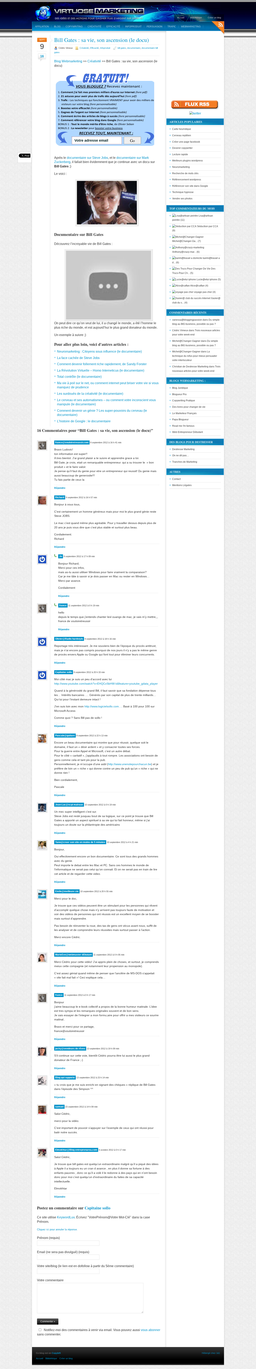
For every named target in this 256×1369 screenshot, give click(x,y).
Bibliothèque (196, 17)
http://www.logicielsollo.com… (103, 706)
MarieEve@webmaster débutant (73, 954)
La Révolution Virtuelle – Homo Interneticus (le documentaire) (100, 370)
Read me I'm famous (183, 426)
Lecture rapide (180, 154)
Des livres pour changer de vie (188, 407)
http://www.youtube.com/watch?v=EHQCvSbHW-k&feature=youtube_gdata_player (106, 683)
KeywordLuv (66, 1217)
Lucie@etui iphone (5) (208, 279)
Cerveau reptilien (181, 135)
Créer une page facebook (186, 141)
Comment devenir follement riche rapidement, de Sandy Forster (102, 364)
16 (42, 56)
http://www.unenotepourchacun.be (129, 764)
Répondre (59, 488)
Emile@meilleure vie (67, 891)
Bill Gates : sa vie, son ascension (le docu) (101, 40)
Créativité (94, 26)
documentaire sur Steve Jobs (87, 157)
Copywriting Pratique (183, 400)
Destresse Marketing (183, 449)
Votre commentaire (50, 1280)
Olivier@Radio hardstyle (69, 638)
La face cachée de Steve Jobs (78, 358)
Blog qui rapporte (65, 1077)
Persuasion (154, 26)
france (63, 605)
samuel (59, 1106)
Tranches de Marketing (184, 461)
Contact (176, 479)
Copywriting (74, 26)
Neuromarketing (181, 167)
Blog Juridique (180, 388)
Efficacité (113, 26)
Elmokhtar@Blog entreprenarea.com (76, 1149)
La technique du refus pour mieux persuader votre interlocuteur (194, 356)
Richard (59, 497)
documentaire (133, 48)
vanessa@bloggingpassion (187, 319)
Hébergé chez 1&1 (211, 1353)
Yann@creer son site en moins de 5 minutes (80, 842)
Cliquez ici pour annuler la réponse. (57, 1229)
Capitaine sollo (63, 672)
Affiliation (42, 26)
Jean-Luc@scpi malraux (69, 804)
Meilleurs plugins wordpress (187, 160)
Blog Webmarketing (68, 61)
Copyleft (56, 1353)
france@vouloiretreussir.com (72, 442)
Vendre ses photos (182, 198)
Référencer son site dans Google (190, 186)
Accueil (180, 17)
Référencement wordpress (186, 179)
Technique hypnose (183, 192)
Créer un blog (214, 17)
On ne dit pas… (180, 455)
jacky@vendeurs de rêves (70, 1048)
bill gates (122, 48)
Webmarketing (191, 26)
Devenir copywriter (182, 148)
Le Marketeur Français (184, 413)
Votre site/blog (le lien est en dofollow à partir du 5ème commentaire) (85, 1266)
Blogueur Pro (179, 394)
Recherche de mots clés (185, 173)
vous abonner (150, 1330)
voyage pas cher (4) (204, 292)
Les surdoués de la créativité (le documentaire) (90, 393)
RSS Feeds (218, 28)
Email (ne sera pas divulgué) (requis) (63, 1252)
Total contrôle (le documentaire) (79, 376)
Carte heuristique (181, 129)
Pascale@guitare (65, 735)
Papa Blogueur (180, 419)
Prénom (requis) (48, 1238)
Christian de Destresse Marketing (190, 366)
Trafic (171, 26)
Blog (57, 26)
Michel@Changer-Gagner (186, 341)
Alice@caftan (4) (199, 285)
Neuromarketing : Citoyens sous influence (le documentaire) (99, 351)
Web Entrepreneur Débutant (187, 432)
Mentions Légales (182, 485)
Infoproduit (133, 26)
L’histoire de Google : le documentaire (84, 421)
